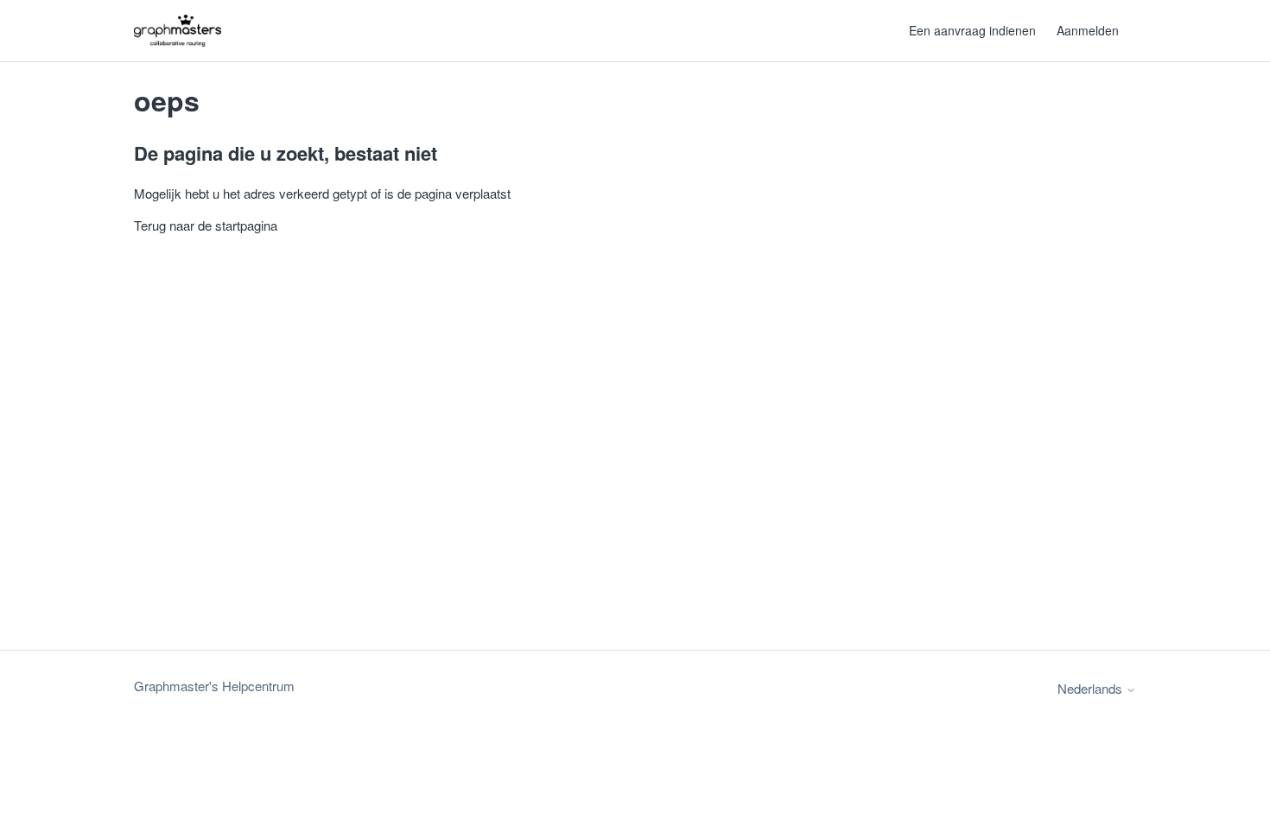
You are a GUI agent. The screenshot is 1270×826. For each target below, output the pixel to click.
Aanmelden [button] (1088, 30)
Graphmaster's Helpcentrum (214, 686)
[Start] (177, 31)
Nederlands (1091, 688)
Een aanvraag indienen (972, 30)
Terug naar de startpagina (205, 225)
